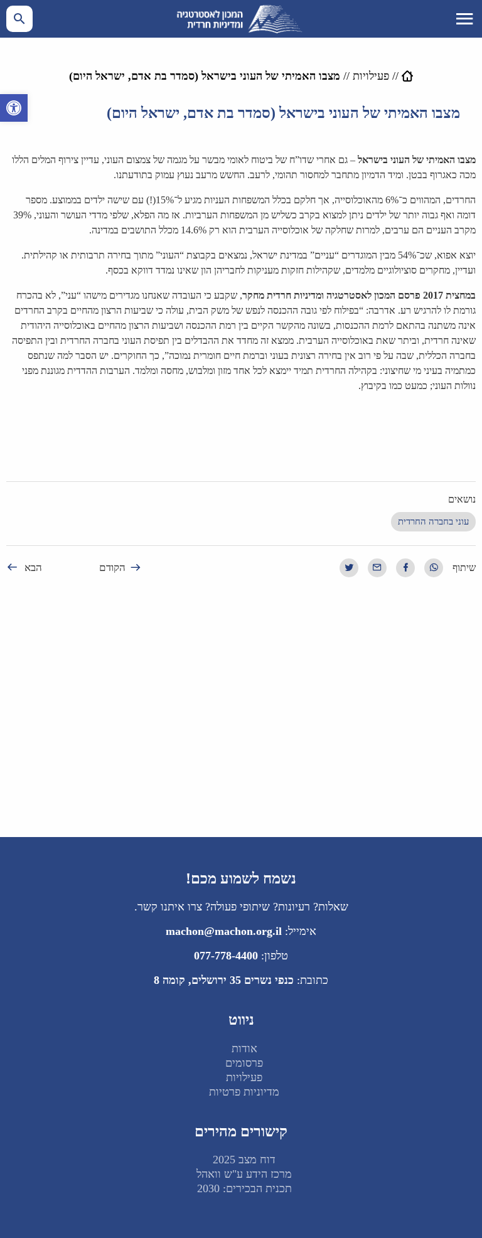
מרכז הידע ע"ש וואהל (244, 1174)
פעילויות (371, 76)
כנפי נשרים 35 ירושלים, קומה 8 (224, 980)
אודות (244, 1048)
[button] (14, 108)
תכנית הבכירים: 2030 (244, 1188)
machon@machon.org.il (224, 931)
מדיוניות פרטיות (244, 1092)
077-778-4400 (226, 955)
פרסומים (244, 1063)
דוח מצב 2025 (244, 1159)
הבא (33, 568)
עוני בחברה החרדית (433, 521)
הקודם (112, 568)
